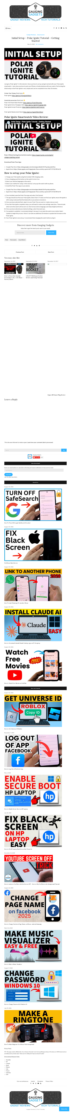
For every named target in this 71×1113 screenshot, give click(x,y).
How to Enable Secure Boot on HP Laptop (16, 809)
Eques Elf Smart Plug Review (56, 395)
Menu (8, 28)
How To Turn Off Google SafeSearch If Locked (17, 523)
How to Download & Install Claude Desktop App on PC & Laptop (22, 643)
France (7, 1071)
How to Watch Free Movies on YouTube (15, 683)
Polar (6, 240)
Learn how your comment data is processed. (40, 442)
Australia (8, 1060)
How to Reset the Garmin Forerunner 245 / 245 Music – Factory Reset (13, 277)
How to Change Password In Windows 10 (15, 1004)
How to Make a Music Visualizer (13, 964)
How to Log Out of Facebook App (13, 769)
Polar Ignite (13, 240)
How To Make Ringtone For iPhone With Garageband (19, 1044)
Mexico (8, 1067)
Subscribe (51, 232)
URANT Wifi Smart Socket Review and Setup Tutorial (34, 276)
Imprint (33, 1081)
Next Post (51, 252)
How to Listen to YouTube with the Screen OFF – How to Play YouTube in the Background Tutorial (31, 884)
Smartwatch (40, 34)
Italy (7, 1069)
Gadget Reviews (31, 34)
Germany (8, 1072)
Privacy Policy (7, 1048)
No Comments (40, 44)
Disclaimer (40, 1081)
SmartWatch (22, 240)
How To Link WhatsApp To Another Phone (16, 603)
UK (7, 1061)
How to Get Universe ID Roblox (13, 729)
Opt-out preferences (22, 1081)
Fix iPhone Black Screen (10, 563)
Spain (7, 1065)
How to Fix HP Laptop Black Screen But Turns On (18, 849)
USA (7, 1074)
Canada (8, 1063)
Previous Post (20, 252)
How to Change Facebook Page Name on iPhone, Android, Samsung (22, 924)
